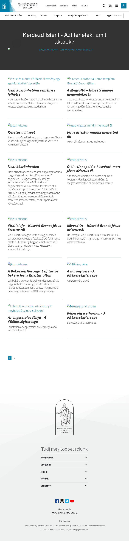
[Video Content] (64, 49)
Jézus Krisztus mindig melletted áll (92, 134)
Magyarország (13, 15)
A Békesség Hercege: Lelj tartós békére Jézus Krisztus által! (33, 273)
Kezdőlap (32, 15)
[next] (19, 358)
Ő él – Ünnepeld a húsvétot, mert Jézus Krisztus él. (93, 168)
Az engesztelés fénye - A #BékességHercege (27, 319)
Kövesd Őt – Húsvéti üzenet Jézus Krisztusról (93, 227)
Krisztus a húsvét (21, 132)
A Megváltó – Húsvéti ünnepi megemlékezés (90, 92)
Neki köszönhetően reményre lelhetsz (31, 92)
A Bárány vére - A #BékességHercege (82, 273)
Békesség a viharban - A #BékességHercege (86, 315)
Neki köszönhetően (23, 166)
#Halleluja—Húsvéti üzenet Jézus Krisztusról (34, 227)
